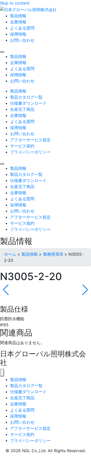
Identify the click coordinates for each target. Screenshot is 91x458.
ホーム (10, 254)
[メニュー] (2, 372)
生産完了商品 (22, 397)
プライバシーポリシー (30, 440)
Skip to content (15, 3)
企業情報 (18, 403)
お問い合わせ (22, 422)
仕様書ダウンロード (28, 391)
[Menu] (2, 52)
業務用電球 (53, 254)
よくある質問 (22, 410)
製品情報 (29, 254)
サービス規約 (22, 434)
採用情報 (18, 416)
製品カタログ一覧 (26, 385)
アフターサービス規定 (30, 428)
